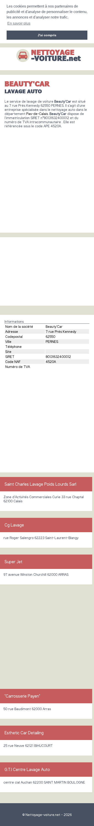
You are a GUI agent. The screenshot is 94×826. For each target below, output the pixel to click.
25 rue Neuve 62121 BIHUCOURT (28, 745)
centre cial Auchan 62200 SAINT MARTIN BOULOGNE (44, 782)
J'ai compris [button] (47, 35)
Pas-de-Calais (37, 114)
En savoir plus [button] (18, 23)
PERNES (52, 341)
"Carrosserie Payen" (22, 695)
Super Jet (13, 561)
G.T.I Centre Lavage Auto (27, 769)
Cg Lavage (14, 524)
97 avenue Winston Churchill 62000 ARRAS (35, 574)
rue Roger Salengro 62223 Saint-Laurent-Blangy (40, 538)
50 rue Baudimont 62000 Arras (27, 709)
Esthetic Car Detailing (24, 732)
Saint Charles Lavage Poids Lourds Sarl (40, 484)
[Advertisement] (47, 179)
